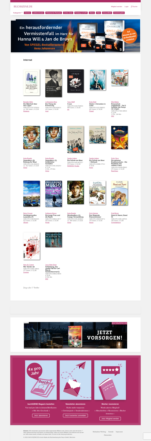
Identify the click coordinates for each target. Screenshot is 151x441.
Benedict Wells (28, 102)
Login (126, 6)
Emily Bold (92, 102)
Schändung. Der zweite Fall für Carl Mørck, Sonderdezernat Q (52, 269)
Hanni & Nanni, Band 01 (119, 216)
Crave (69, 104)
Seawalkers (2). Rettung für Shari (30, 161)
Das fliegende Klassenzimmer (95, 216)
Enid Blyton (115, 213)
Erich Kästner (93, 213)
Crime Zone (68, 13)
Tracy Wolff (71, 102)
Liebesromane (38, 13)
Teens (92, 13)
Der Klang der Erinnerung (50, 104)
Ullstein (25, 222)
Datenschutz (108, 435)
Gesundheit (107, 13)
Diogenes (26, 111)
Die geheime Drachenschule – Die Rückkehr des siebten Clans (119, 162)
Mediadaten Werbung (99, 432)
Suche (135, 6)
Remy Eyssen (27, 213)
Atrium (91, 222)
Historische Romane (53, 13)
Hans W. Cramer (28, 265)
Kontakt (110, 432)
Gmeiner (26, 272)
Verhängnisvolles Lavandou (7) (30, 216)
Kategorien (17, 13)
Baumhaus (114, 171)
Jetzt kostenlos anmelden (75, 415)
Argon (91, 167)
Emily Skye (115, 158)
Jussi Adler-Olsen (51, 265)
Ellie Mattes (115, 102)
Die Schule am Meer (75, 160)
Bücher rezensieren (110, 404)
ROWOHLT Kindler (73, 166)
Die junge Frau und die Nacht (52, 216)
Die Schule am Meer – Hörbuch (97, 161)
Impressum (119, 432)
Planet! (91, 111)
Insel (46, 111)
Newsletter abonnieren (75, 404)
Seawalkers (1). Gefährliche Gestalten (51, 162)
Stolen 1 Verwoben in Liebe (97, 104)
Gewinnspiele (119, 13)
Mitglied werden (116, 6)
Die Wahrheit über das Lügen (30, 104)
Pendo (47, 222)
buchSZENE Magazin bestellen (41, 404)
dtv (68, 109)
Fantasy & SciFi (81, 13)
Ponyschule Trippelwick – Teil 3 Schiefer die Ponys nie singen (118, 106)
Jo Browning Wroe (51, 102)
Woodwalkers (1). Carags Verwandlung (75, 216)
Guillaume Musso (50, 213)
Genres (27, 13)
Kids (98, 13)
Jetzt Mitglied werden (110, 419)
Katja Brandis (27, 158)
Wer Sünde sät (29, 267)
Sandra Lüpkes (72, 158)
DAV (112, 116)
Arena (25, 167)
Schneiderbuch (116, 222)
